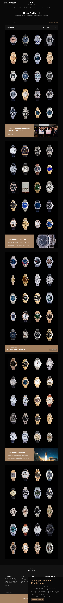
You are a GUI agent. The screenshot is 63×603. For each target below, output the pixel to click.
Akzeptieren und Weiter (37, 599)
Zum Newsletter (53, 349)
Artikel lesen (53, 135)
